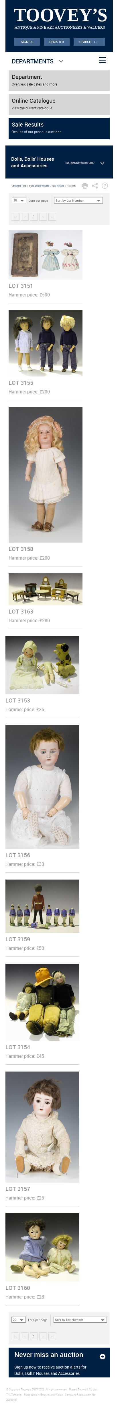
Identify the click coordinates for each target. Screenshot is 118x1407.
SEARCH (88, 41)
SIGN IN (27, 42)
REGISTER (56, 42)
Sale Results (58, 186)
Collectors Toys (19, 186)
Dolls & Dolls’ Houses (39, 186)
